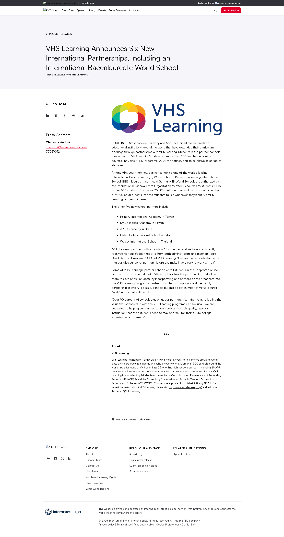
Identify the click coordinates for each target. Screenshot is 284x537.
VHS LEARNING (80, 74)
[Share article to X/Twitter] (64, 115)
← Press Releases (59, 34)
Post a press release (140, 460)
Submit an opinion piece (143, 465)
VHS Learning (168, 152)
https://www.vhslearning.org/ (185, 387)
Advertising (135, 454)
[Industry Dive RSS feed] (69, 458)
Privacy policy (107, 524)
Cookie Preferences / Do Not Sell (175, 524)
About (89, 454)
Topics (133, 10)
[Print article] (73, 115)
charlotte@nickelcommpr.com (66, 147)
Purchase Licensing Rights (101, 477)
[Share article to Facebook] (56, 115)
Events (102, 10)
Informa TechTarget (155, 508)
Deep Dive (68, 10)
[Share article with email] (82, 115)
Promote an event (139, 471)
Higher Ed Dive (87, 3)
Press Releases (117, 10)
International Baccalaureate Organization (144, 186)
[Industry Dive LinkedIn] (48, 458)
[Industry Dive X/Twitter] (62, 458)
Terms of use (124, 524)
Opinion (80, 10)
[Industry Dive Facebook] (55, 458)
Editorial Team (94, 460)
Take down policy (144, 524)
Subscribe (233, 10)
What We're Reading (97, 488)
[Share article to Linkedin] (47, 115)
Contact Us (92, 465)
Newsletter (92, 471)
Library (92, 10)
